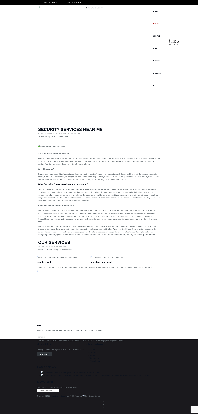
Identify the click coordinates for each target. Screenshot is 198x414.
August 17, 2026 (143, 375)
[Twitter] (133, 2)
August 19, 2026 (95, 372)
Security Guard (44, 262)
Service (92, 355)
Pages (156, 24)
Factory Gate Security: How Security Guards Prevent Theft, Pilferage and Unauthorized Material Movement (98, 375)
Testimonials (94, 358)
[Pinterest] (150, 2)
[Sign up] (63, 391)
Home (155, 11)
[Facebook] (128, 2)
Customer (93, 352)
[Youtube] (142, 2)
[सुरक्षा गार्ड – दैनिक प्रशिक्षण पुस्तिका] (53, 372)
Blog (155, 61)
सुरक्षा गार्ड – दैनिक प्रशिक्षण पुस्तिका (77, 372)
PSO (39, 325)
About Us (93, 350)
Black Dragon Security (58, 396)
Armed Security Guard (101, 262)
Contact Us (157, 75)
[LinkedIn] (137, 2)
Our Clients (156, 51)
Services (157, 36)
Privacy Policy (95, 361)
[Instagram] (146, 2)
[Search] (157, 2)
